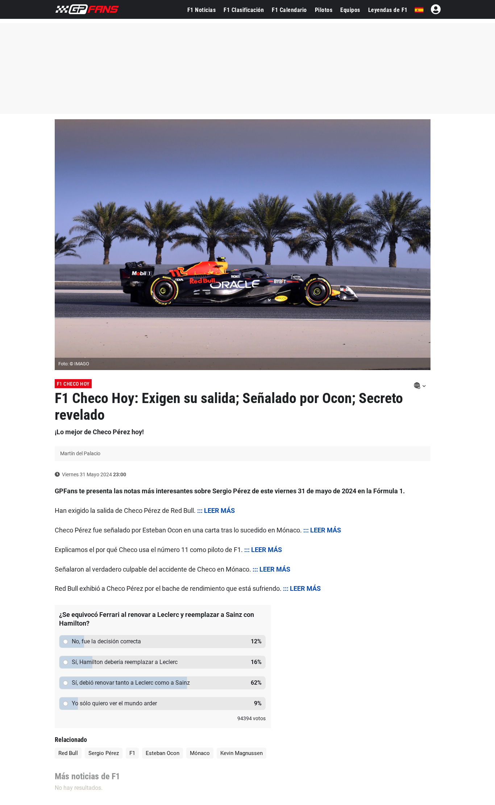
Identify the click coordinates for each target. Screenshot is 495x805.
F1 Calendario (289, 10)
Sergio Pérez (103, 753)
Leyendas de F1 (388, 10)
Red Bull (68, 753)
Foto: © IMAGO (73, 363)
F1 (132, 753)
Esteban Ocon (162, 753)
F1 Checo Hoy (73, 384)
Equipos (350, 10)
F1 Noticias (201, 10)
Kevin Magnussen (241, 753)
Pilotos (324, 10)
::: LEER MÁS (216, 510)
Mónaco (200, 753)
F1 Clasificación (244, 10)
